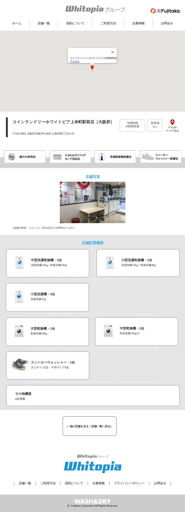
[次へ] (120, 202)
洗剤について (74, 483)
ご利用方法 (48, 483)
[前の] (65, 202)
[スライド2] (92, 217)
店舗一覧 (25, 483)
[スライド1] (88, 217)
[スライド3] (96, 217)
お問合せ (160, 483)
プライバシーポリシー (129, 483)
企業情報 (98, 483)
